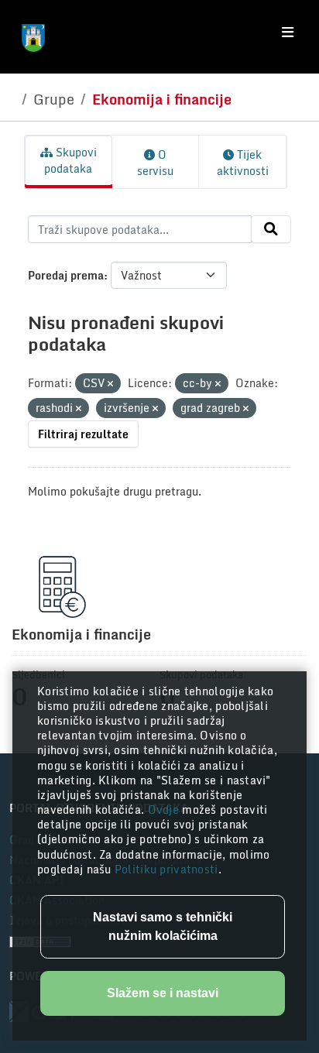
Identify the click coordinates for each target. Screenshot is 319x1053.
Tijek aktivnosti (243, 163)
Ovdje (165, 809)
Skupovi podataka (70, 160)
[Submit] (271, 229)
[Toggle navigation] (288, 32)
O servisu (155, 163)
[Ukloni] (110, 384)
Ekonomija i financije (162, 99)
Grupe (53, 99)
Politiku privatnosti (166, 869)
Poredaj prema (66, 275)
